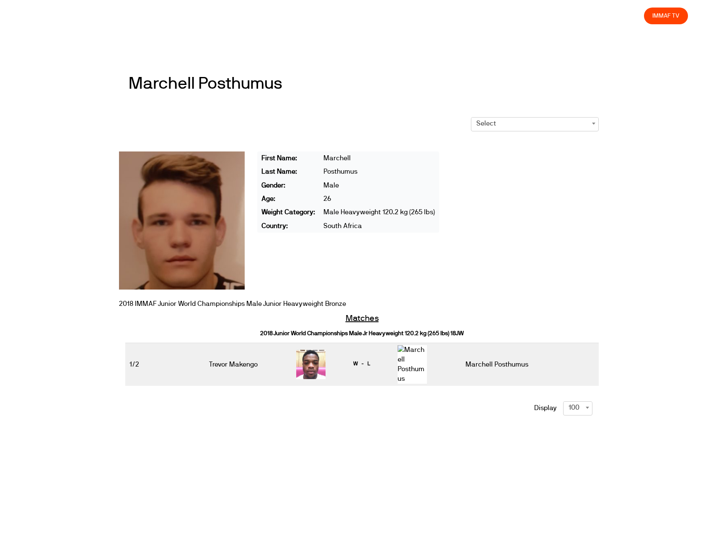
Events (421, 16)
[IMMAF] (56, 15)
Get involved (489, 16)
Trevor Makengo (233, 364)
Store (630, 16)
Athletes (563, 16)
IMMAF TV (665, 16)
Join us (529, 16)
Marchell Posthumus (205, 83)
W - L (361, 363)
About (451, 16)
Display (545, 408)
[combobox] (534, 123)
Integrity (598, 16)
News (391, 16)
